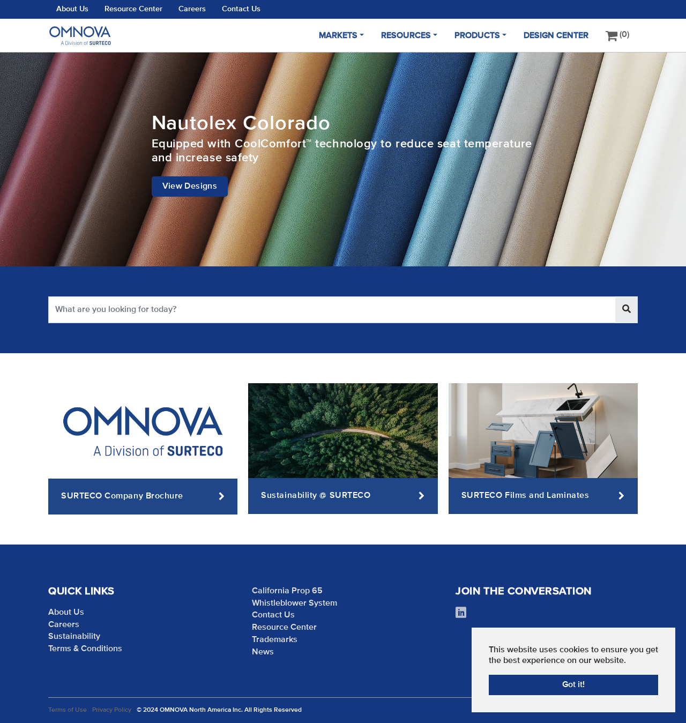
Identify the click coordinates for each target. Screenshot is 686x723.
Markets (338, 36)
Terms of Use (67, 710)
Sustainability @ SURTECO (315, 495)
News (263, 652)
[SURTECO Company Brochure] (142, 431)
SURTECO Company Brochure (122, 496)
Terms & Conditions (85, 649)
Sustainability (74, 636)
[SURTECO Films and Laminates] (543, 430)
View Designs (190, 186)
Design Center (556, 36)
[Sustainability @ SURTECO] (342, 430)
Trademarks (274, 640)
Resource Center (133, 9)
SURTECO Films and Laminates (525, 495)
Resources (406, 36)
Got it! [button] (573, 685)
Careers (192, 9)
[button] (27, 159)
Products (477, 36)
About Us (72, 9)
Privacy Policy (111, 710)
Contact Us (241, 9)
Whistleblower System (294, 603)
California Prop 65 (287, 591)
